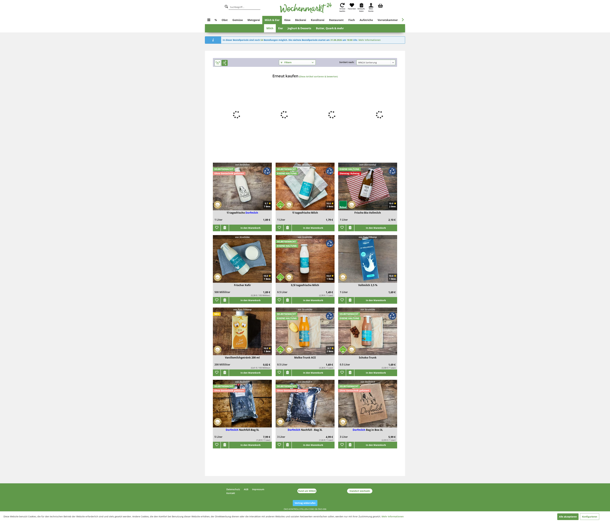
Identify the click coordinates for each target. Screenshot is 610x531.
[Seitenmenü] (209, 20)
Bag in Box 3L (374, 430)
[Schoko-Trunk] (367, 333)
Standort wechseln (359, 490)
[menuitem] (380, 5)
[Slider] (218, 63)
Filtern (287, 62)
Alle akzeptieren (568, 516)
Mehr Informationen (370, 39)
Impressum (258, 489)
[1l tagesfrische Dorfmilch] (242, 188)
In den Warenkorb (251, 227)
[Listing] (225, 63)
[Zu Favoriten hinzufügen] (216, 228)
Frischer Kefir (242, 285)
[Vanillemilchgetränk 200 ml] (242, 333)
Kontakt (230, 493)
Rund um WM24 (307, 490)
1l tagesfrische (236, 212)
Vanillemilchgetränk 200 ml (242, 357)
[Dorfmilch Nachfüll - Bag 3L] (305, 405)
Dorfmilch (251, 212)
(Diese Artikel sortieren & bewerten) (318, 76)
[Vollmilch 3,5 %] (367, 261)
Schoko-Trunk (367, 357)
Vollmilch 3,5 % (367, 285)
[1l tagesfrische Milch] (305, 188)
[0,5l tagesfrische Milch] (305, 261)
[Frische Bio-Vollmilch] (367, 188)
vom (367, 164)
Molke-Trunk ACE (305, 357)
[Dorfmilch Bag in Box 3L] (367, 405)
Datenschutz (233, 489)
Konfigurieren (589, 516)
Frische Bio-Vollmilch (367, 212)
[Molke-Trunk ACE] (305, 333)
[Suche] (226, 6)
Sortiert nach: (346, 62)
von (242, 164)
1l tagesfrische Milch (305, 212)
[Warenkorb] (380, 5)
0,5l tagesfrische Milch (305, 285)
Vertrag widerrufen (305, 502)
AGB (246, 489)
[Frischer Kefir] (242, 261)
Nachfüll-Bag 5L (249, 430)
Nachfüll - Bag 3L (311, 430)
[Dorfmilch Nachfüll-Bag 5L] (242, 405)
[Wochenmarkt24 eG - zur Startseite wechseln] (306, 8)
